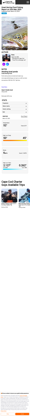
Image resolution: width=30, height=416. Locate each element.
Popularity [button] (5, 103)
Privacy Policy (3, 411)
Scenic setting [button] (6, 109)
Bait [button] (4, 112)
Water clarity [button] (6, 106)
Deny (8, 414)
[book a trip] (3, 64)
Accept (22, 414)
